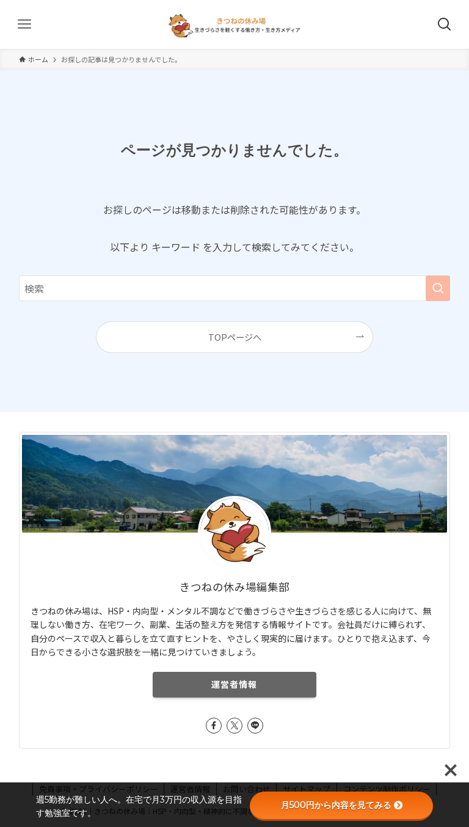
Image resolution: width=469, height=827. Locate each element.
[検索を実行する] (438, 288)
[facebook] (214, 726)
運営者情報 (234, 684)
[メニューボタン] (24, 24)
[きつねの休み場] (235, 24)
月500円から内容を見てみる (336, 805)
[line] (255, 726)
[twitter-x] (234, 726)
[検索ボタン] (444, 24)
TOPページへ (234, 336)
